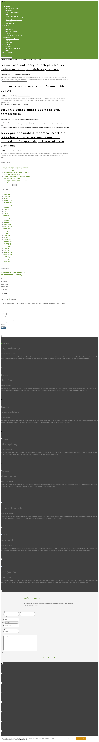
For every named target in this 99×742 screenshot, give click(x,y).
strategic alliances (12, 39)
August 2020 (6, 247)
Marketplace (23, 74)
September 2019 (7, 252)
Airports (18, 74)
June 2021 (6, 232)
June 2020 (6, 250)
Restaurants (36, 119)
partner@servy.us (61, 603)
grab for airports (12, 16)
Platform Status (5, 286)
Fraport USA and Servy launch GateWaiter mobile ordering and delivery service (33, 67)
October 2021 (7, 224)
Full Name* (3, 314)
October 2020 (7, 245)
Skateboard (4, 279)
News (28, 74)
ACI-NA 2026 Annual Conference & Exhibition (15, 167)
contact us (9, 52)
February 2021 (7, 237)
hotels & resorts (12, 31)
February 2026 (7, 198)
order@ (9, 10)
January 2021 (7, 239)
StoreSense (4, 281)
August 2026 (6, 194)
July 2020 (6, 248)
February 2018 (7, 258)
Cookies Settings (70, 738)
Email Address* (4, 317)
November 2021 (7, 222)
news (8, 41)
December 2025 (7, 200)
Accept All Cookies (81, 738)
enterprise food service (14, 35)
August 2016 (6, 260)
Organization (6, 622)
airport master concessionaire (16, 18)
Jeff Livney (4, 74)
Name (5, 611)
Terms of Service (43, 303)
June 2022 (6, 211)
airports (9, 27)
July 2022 (6, 209)
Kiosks (17, 119)
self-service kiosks (12, 12)
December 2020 (7, 241)
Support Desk (4, 284)
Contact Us (4, 289)
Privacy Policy (52, 303)
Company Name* (5, 320)
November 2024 (7, 207)
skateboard (10, 22)
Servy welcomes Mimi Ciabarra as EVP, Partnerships (30, 111)
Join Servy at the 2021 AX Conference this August (33, 88)
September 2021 (7, 226)
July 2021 (6, 230)
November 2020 (7, 243)
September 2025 (7, 206)
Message (3, 324)
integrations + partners (14, 20)
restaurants (10, 29)
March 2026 (6, 196)
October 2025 (7, 204)
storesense (10, 24)
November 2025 (7, 202)
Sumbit (3, 328)
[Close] (1, 367)
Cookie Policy (61, 303)
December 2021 (7, 220)
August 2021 (6, 228)
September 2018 (7, 254)
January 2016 (7, 261)
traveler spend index (13, 48)
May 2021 (6, 234)
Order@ (31, 119)
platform (9, 14)
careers (9, 43)
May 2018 (6, 256)
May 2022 (6, 213)
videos (8, 46)
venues (8, 33)
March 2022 (6, 217)
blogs (8, 50)
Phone (5, 628)
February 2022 (7, 219)
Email (5, 617)
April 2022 (6, 215)
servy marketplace (12, 8)
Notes (5, 634)
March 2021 (6, 235)
